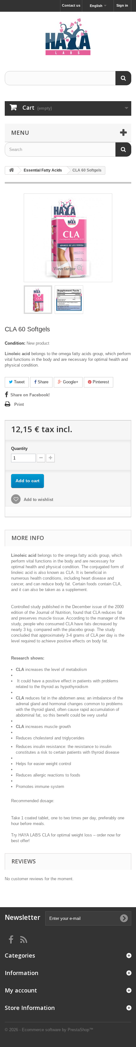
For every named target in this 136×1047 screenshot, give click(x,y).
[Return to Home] (11, 170)
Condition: (15, 343)
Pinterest (100, 382)
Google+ (70, 382)
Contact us (71, 5)
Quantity (19, 448)
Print (19, 404)
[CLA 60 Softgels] (38, 300)
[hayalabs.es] (68, 35)
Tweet (19, 382)
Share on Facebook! (30, 395)
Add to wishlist (37, 499)
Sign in (122, 5)
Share (42, 382)
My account (21, 990)
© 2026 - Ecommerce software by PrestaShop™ (49, 1029)
